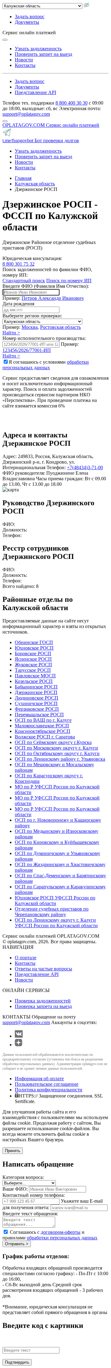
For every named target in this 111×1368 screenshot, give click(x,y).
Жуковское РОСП (33, 664)
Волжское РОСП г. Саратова (45, 736)
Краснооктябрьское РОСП (42, 731)
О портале (25, 957)
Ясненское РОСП (33, 659)
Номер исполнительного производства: (44, 338)
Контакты (25, 65)
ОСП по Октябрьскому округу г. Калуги (57, 753)
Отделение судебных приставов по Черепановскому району (51, 911)
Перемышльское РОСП (39, 714)
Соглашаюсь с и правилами (49, 1235)
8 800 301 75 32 (18, 264)
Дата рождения (18, 303)
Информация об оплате (39, 1078)
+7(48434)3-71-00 (85, 467)
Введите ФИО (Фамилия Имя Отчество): (45, 286)
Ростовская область (60, 327)
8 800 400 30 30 (72, 102)
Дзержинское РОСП (36, 692)
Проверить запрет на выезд (43, 54)
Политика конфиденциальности (48, 1089)
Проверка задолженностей (43, 1000)
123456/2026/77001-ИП (26, 350)
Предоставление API (37, 974)
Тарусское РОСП (33, 670)
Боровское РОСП (33, 653)
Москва (30, 327)
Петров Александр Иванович (53, 298)
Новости (24, 59)
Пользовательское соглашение (46, 1084)
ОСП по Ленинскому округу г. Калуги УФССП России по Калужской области (56, 922)
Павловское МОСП (35, 675)
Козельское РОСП (34, 681)
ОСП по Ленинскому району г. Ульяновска (60, 759)
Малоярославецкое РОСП (42, 725)
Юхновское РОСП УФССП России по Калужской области (55, 900)
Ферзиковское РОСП (37, 709)
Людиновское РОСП (36, 698)
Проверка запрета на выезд (43, 1006)
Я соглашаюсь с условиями (45, 364)
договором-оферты (60, 1232)
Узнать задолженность (38, 48)
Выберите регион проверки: (32, 315)
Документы (27, 22)
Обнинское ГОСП (34, 642)
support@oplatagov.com (26, 114)
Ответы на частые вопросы (43, 968)
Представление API (35, 92)
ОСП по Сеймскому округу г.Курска (53, 742)
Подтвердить (17, 1362)
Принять (12, 1150)
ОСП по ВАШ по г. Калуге (43, 720)
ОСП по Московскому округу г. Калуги (56, 747)
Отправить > (16, 1244)
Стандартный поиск (23, 280)
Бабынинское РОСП (36, 686)
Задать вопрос (29, 16)
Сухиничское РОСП (36, 703)
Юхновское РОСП (34, 648)
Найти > (11, 332)
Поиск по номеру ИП (69, 280)
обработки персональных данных (45, 364)
